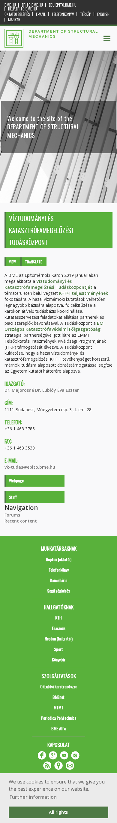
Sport (58, 649)
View (12, 261)
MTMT (58, 707)
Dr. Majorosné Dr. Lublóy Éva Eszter (41, 390)
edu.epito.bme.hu (62, 5)
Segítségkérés (58, 590)
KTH (58, 617)
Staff (13, 497)
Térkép (85, 14)
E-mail (41, 14)
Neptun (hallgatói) (59, 638)
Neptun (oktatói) (58, 559)
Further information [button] (33, 797)
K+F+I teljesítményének (83, 293)
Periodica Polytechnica (58, 718)
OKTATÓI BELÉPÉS (17, 14)
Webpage (16, 480)
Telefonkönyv (63, 14)
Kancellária (58, 580)
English (103, 14)
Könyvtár (58, 659)
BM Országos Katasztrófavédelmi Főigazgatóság (54, 326)
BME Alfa (58, 728)
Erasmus (58, 628)
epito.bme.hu (32, 5)
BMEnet (58, 697)
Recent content (20, 521)
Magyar (14, 20)
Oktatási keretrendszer (58, 686)
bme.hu (10, 5)
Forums (12, 515)
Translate (33, 261)
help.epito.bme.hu (22, 9)
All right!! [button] (58, 812)
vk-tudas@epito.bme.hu (29, 467)
